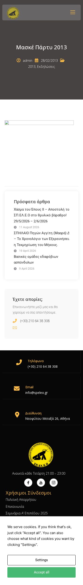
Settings (41, 560)
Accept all (41, 572)
